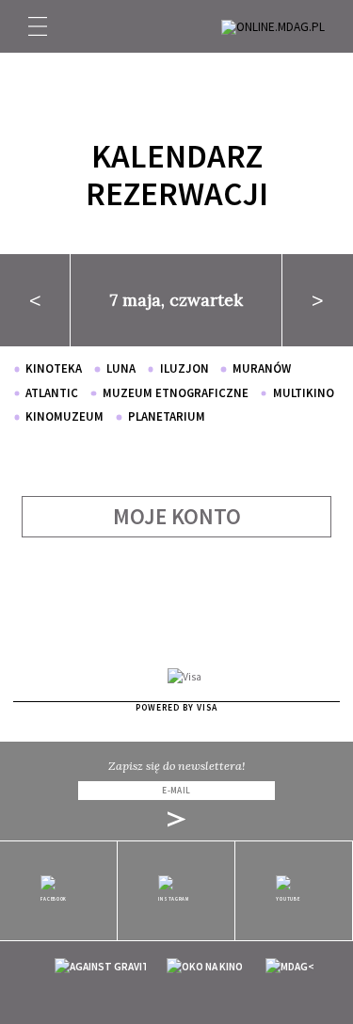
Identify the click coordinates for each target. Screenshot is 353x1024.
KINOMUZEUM (64, 416)
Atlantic (51, 393)
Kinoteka (53, 368)
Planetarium (166, 416)
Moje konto (177, 516)
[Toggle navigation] (37, 26)
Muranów (262, 368)
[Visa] (184, 676)
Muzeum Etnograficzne (176, 393)
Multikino (303, 393)
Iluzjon (184, 368)
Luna (121, 368)
